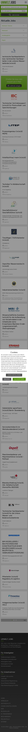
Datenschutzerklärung (22, 371)
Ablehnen (7, 379)
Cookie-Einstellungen (14, 375)
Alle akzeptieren (19, 379)
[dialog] (14, 366)
